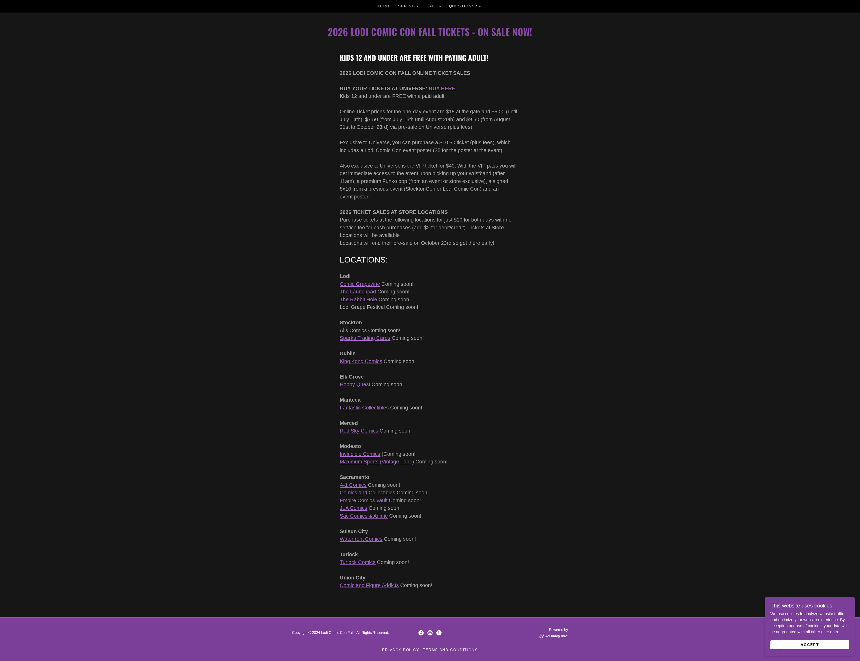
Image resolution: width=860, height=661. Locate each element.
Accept (810, 645)
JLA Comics (353, 508)
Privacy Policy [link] (400, 650)
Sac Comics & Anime (364, 516)
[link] (421, 632)
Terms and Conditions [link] (450, 650)
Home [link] (384, 6)
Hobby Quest (355, 384)
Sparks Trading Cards (365, 338)
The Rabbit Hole (358, 299)
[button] (409, 6)
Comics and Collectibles (367, 492)
